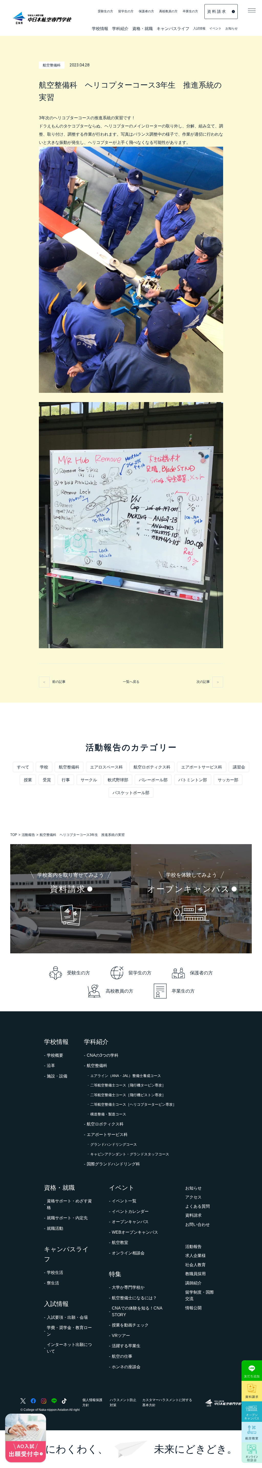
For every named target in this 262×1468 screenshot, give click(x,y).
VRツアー (121, 1335)
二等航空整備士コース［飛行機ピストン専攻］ (128, 1095)
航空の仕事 (122, 1356)
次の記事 (203, 682)
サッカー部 (228, 780)
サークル (89, 780)
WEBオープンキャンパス (135, 1232)
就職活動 (55, 1228)
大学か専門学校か (128, 1287)
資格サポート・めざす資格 (69, 1204)
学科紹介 (120, 29)
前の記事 (59, 682)
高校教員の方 (168, 11)
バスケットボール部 (131, 793)
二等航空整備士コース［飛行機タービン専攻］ (128, 1085)
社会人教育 (195, 1265)
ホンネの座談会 (126, 1367)
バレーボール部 (153, 780)
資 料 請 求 (216, 11)
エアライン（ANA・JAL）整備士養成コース (125, 1076)
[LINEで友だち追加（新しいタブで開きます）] (252, 1370)
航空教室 (120, 1242)
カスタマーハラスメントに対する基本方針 (167, 1402)
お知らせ (231, 28)
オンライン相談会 (128, 1253)
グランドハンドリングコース (113, 1144)
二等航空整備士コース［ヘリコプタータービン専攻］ (133, 1104)
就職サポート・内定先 (67, 1218)
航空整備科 (69, 767)
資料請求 (193, 1215)
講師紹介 (193, 1283)
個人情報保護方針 (92, 1402)
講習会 (239, 767)
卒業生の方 (190, 11)
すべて (23, 767)
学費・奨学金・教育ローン (69, 1330)
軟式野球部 (118, 780)
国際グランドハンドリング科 (113, 1164)
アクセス (193, 1197)
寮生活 (53, 1283)
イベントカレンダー (130, 1211)
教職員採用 (195, 1274)
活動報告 (28, 835)
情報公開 (193, 1308)
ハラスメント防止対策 (123, 1402)
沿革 (51, 1065)
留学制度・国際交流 (199, 1295)
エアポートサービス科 (201, 767)
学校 (44, 767)
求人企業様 (195, 1255)
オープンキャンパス (130, 1222)
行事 (66, 780)
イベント (215, 29)
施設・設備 (57, 1076)
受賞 (47, 780)
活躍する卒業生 (126, 1346)
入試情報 (199, 29)
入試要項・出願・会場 (67, 1317)
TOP (13, 835)
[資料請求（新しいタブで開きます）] (252, 1391)
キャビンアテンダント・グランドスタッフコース (129, 1154)
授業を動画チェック (130, 1325)
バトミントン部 (192, 780)
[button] (252, 10)
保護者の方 (146, 11)
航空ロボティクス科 (152, 767)
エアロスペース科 (106, 767)
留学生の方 (126, 11)
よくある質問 (197, 1206)
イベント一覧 (124, 1201)
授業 (28, 780)
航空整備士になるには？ (134, 1298)
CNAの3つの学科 (102, 1055)
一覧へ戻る (131, 682)
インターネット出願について (69, 1347)
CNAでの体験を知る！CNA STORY (137, 1311)
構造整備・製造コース (108, 1114)
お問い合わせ (197, 1224)
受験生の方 (105, 11)
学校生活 (55, 1272)
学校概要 (55, 1055)
